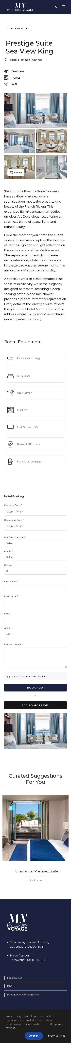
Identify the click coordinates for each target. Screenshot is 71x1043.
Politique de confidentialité (23, 994)
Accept (33, 1035)
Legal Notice (14, 977)
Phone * (8, 628)
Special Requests (14, 644)
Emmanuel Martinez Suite (36, 871)
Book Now (35, 880)
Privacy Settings (55, 1035)
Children (8, 565)
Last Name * (11, 581)
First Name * (11, 596)
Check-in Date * (13, 505)
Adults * (8, 551)
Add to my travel (36, 705)
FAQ (9, 986)
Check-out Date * (14, 520)
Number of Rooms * (15, 537)
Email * (8, 613)
